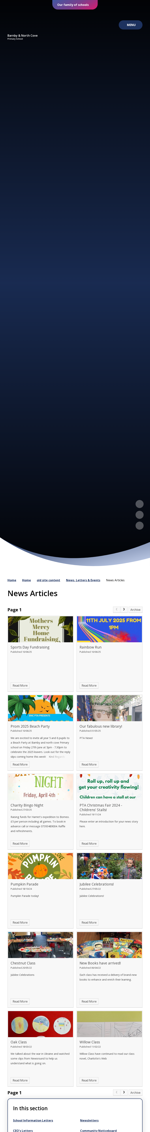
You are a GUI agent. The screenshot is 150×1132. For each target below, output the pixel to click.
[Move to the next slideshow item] (140, 515)
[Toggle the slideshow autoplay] (140, 526)
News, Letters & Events (83, 580)
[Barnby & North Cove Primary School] (22, 21)
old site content (48, 580)
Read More (20, 685)
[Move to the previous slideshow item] (140, 504)
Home (12, 580)
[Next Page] (124, 610)
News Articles (115, 580)
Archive (135, 610)
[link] (116, 610)
